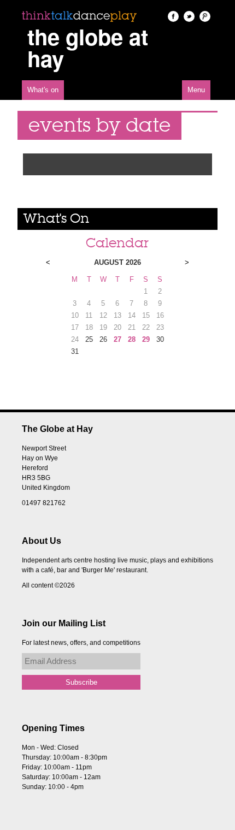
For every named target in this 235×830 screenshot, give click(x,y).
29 (146, 339)
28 (132, 339)
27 (117, 339)
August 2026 (117, 262)
